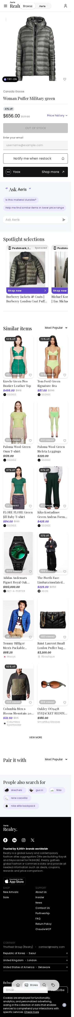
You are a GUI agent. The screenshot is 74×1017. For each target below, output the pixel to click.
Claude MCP (43, 929)
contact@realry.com (52, 947)
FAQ (38, 918)
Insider (40, 897)
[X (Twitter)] (32, 840)
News (39, 902)
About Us (41, 892)
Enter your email (13, 137)
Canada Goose (13, 91)
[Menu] (5, 6)
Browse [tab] (27, 6)
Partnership (43, 913)
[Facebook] (5, 840)
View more (35, 737)
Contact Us (43, 908)
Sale (6, 897)
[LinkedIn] (14, 840)
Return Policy (44, 924)
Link (18, 985)
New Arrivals (10, 892)
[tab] (43, 6)
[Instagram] (23, 840)
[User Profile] (65, 6)
